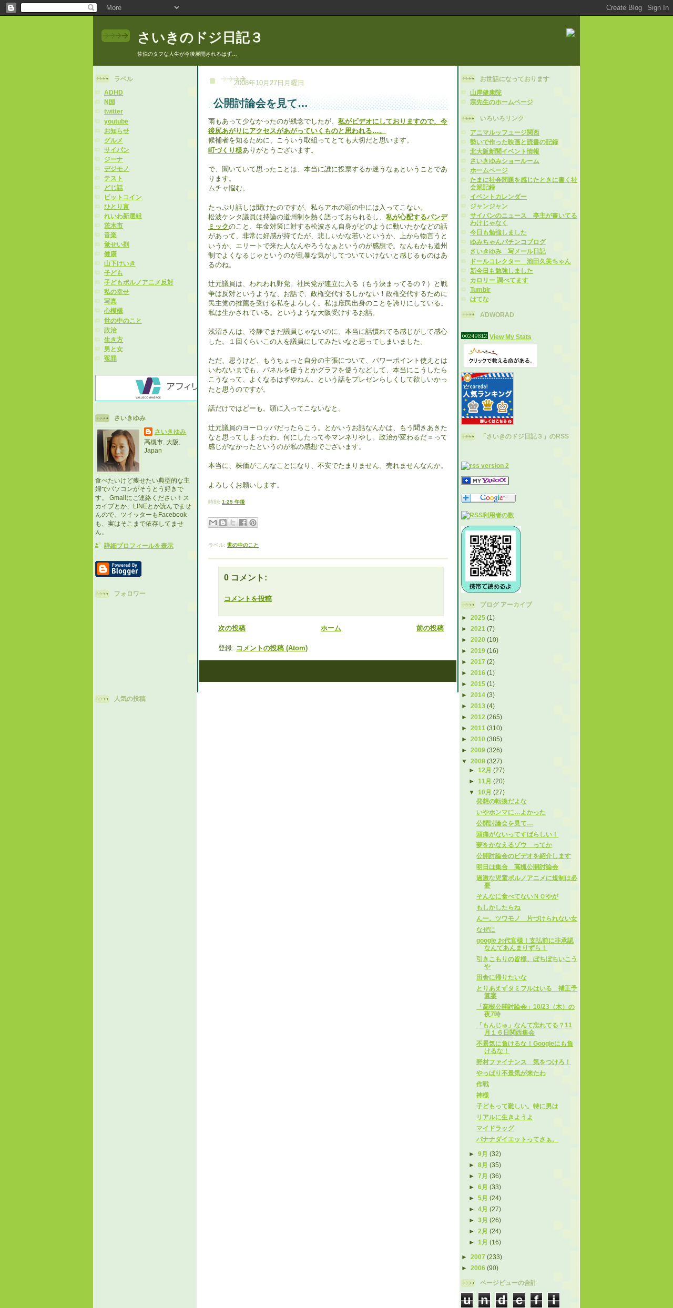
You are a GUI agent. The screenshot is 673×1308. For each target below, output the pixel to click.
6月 (484, 1186)
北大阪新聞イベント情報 (504, 151)
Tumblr (480, 289)
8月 (484, 1164)
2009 (479, 750)
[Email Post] (247, 502)
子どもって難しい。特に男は (517, 1105)
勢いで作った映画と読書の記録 (514, 141)
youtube (116, 121)
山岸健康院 (486, 92)
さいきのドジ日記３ (200, 37)
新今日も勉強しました (501, 270)
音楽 (110, 234)
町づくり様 (225, 150)
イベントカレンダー (498, 196)
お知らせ (116, 130)
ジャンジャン (489, 205)
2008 (479, 761)
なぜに (485, 929)
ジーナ (113, 159)
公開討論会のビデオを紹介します (523, 855)
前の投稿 (430, 628)
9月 (484, 1153)
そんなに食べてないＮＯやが (517, 896)
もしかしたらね (498, 907)
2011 (479, 727)
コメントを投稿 (248, 598)
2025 (479, 617)
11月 (485, 781)
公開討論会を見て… (504, 823)
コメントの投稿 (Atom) (272, 648)
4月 (484, 1208)
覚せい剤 (116, 244)
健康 (110, 253)
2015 (479, 683)
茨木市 (113, 225)
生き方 (113, 339)
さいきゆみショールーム (504, 160)
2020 (479, 639)
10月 (485, 792)
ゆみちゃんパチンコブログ (508, 241)
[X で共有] (233, 522)
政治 (110, 329)
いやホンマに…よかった (511, 812)
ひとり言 (116, 206)
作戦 (482, 1083)
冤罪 (110, 358)
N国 (109, 101)
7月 (484, 1175)
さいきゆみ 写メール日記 (508, 251)
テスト (113, 178)
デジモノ (116, 168)
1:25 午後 (233, 502)
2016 (479, 672)
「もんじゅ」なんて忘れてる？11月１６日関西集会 (524, 1028)
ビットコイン (123, 196)
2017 (479, 661)
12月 (485, 770)
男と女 (113, 348)
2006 (479, 1267)
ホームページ (489, 170)
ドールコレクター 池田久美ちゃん (520, 261)
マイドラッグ (495, 1128)
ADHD (113, 92)
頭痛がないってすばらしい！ (517, 834)
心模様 (113, 310)
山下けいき (120, 263)
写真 (110, 301)
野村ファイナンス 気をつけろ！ (523, 1061)
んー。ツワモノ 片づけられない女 (526, 918)
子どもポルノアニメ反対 (139, 282)
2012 (479, 716)
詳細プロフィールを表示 (139, 545)
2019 (479, 650)
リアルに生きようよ (504, 1116)
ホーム (331, 628)
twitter (113, 111)
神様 (482, 1094)
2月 (484, 1231)
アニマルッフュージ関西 (504, 132)
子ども (113, 272)
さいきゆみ (170, 431)
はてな (479, 298)
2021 (479, 628)
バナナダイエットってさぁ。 (517, 1139)
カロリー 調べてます (499, 280)
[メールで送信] (213, 522)
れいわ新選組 (123, 215)
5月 (484, 1197)
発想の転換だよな (501, 801)
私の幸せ (116, 291)
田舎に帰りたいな (501, 977)
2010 (479, 738)
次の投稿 (232, 628)
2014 (479, 694)
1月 (484, 1242)
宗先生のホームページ (501, 101)
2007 (479, 1256)
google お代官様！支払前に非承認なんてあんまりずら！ (525, 944)
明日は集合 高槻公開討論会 (517, 866)
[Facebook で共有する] (243, 522)
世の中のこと (123, 320)
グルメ (113, 140)
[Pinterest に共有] (253, 522)
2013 (479, 705)
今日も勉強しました (498, 232)
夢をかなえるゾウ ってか (514, 844)
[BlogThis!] (223, 522)
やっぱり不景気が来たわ (511, 1072)
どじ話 (113, 187)
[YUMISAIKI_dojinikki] (485, 482)
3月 (484, 1220)
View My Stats (511, 336)
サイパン (116, 149)
